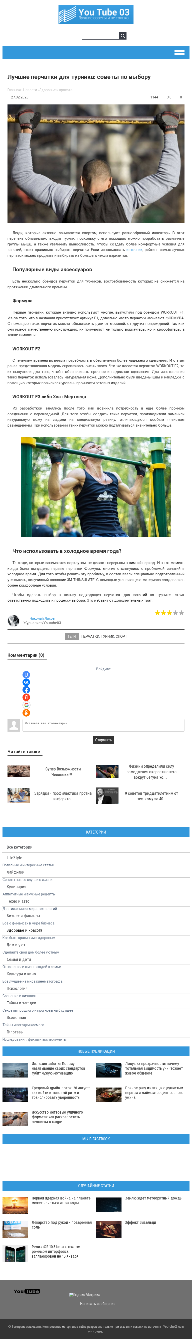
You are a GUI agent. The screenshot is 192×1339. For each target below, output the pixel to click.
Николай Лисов (42, 618)
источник (134, 249)
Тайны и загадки (21, 1003)
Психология (17, 988)
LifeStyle (14, 857)
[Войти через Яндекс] (26, 697)
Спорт (121, 636)
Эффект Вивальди (140, 1222)
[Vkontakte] (146, 1290)
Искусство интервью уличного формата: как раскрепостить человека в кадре (57, 1117)
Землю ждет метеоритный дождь (153, 1198)
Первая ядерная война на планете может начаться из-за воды (61, 1200)
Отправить (103, 740)
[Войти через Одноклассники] (26, 713)
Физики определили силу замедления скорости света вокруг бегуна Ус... (151, 772)
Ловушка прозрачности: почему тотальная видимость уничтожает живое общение (154, 1068)
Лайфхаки (15, 872)
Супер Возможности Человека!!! (63, 771)
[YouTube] (174, 1290)
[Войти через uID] (26, 675)
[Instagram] (182, 1290)
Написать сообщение (98, 1304)
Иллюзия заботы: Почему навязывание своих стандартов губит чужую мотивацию (58, 1068)
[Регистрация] (76, 37)
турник (107, 636)
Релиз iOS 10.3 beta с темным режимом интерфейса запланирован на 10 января (56, 1251)
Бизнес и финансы (23, 915)
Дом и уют (16, 945)
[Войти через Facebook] (26, 690)
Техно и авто (18, 901)
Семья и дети (19, 959)
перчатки (90, 636)
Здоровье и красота (56, 90)
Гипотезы (15, 1032)
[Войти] (68, 37)
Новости (30, 90)
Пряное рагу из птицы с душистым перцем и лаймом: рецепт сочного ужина (154, 1093)
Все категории (19, 847)
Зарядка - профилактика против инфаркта (63, 796)
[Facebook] (164, 1290)
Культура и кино (21, 974)
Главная (14, 90)
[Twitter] (156, 1290)
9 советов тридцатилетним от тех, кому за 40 (151, 796)
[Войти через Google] (26, 705)
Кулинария (16, 886)
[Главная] (96, 21)
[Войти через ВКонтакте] (26, 682)
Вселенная (16, 1017)
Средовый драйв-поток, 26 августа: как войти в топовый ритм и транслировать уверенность (61, 1093)
